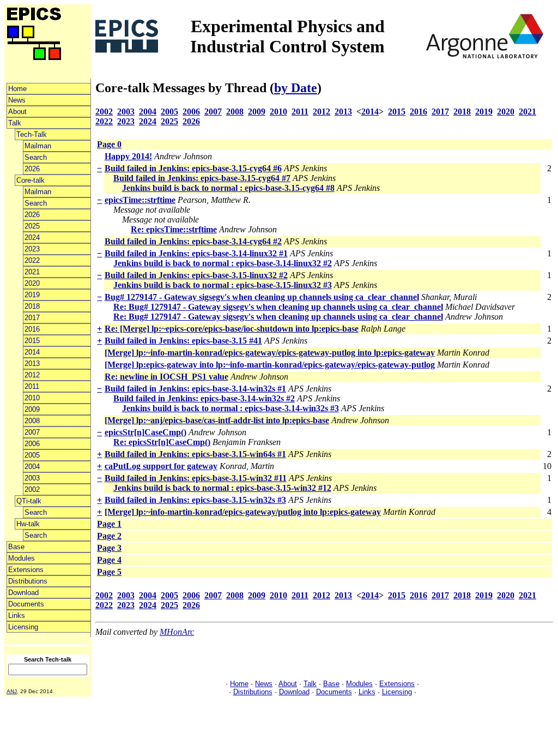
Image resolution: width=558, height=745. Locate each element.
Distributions (27, 581)
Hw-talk (28, 524)
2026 (32, 169)
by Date (295, 88)
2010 (32, 398)
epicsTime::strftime (140, 200)
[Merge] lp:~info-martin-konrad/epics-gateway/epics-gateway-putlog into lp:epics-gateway (270, 352)
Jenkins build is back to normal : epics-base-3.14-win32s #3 (230, 408)
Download (23, 592)
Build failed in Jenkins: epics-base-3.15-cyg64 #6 (193, 168)
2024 (32, 237)
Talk (14, 123)
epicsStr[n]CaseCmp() (145, 432)
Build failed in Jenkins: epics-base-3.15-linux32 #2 (196, 275)
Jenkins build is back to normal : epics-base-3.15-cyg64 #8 (228, 188)
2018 (32, 306)
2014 (32, 352)
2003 (32, 478)
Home (17, 89)
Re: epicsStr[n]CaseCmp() (161, 442)
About (17, 111)
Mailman (38, 146)
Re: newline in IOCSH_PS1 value (166, 376)
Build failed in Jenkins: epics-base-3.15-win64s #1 (195, 454)
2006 (32, 444)
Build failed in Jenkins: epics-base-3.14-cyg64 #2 (193, 241)
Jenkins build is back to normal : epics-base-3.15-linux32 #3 (222, 285)
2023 (32, 249)
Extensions (26, 570)
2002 (32, 489)
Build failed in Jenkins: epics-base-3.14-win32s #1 (195, 388)
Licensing (23, 627)
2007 (32, 432)
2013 (32, 363)
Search (36, 157)
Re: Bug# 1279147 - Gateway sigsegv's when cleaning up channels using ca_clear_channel (278, 306)
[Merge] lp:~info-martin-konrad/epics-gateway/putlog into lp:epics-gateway (243, 511)
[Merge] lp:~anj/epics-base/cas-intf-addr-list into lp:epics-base (217, 420)
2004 (32, 466)
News (17, 100)
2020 (32, 283)
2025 (32, 226)
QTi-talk (28, 501)
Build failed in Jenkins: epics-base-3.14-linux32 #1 (196, 253)
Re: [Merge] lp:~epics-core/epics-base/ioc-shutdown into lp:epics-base (232, 328)
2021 (32, 272)
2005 (32, 455)
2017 (32, 318)
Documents (26, 604)
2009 (32, 409)
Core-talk (30, 180)
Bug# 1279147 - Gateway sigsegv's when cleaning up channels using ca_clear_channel (262, 297)
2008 (32, 421)
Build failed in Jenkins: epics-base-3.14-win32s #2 (204, 398)
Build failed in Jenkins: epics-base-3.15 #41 (183, 340)
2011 (32, 386)
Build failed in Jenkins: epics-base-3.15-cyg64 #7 (201, 178)
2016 (32, 329)
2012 (32, 375)
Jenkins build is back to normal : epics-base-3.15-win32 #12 (222, 487)
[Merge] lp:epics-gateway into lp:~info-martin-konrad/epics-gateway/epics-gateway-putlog (270, 364)
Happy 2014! (128, 156)
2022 (32, 260)
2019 (32, 295)
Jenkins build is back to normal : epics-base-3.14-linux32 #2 (222, 263)
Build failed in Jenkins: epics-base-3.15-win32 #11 (196, 478)
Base (16, 547)
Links (16, 615)
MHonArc (177, 631)
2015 (32, 341)
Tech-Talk (31, 134)
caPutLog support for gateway (161, 466)
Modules (21, 558)
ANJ (12, 691)
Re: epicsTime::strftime (174, 229)
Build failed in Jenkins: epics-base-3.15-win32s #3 (195, 499)
